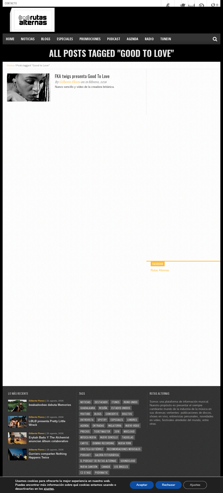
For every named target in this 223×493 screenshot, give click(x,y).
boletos (127, 414)
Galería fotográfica (107, 455)
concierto (112, 414)
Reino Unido (130, 402)
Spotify (102, 419)
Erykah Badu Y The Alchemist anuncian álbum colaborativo (49, 439)
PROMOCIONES (90, 39)
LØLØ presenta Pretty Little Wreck (47, 423)
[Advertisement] (141, 20)
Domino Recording (103, 443)
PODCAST (113, 39)
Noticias (85, 402)
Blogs (97, 414)
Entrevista (86, 419)
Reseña (103, 408)
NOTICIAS (28, 39)
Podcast (85, 455)
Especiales (117, 419)
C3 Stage (85, 472)
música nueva (88, 437)
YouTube (85, 414)
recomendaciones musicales (123, 449)
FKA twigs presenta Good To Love (82, 76)
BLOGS (45, 39)
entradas (98, 425)
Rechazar (168, 485)
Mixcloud (129, 431)
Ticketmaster (102, 431)
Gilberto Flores (69, 82)
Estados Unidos (120, 408)
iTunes (116, 402)
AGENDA (132, 39)
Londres (132, 419)
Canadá (105, 466)
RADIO (149, 39)
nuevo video (132, 425)
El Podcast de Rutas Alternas (98, 461)
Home (10, 39)
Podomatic (101, 472)
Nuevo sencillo (109, 437)
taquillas (127, 437)
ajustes (49, 489)
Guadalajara (87, 408)
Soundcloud (127, 461)
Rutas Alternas (160, 270)
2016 (117, 431)
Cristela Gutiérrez (91, 449)
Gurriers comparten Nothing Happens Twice (48, 455)
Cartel (84, 443)
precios (85, 431)
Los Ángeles (121, 466)
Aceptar (141, 485)
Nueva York (124, 443)
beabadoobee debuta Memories (50, 404)
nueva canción (88, 466)
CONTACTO (11, 3)
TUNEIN (165, 39)
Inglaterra (114, 425)
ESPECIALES (65, 39)
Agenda (84, 425)
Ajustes (195, 485)
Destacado (101, 402)
